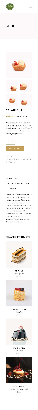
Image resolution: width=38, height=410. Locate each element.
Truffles (29, 159)
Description (12, 178)
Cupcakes (23, 159)
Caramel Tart (19, 310)
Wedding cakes (19, 273)
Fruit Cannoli (19, 387)
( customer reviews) (20, 116)
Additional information (18, 183)
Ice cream (12, 162)
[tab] (12, 178)
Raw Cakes (19, 351)
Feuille (19, 271)
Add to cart (15, 148)
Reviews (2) (12, 188)
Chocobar (16, 159)
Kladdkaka (19, 348)
